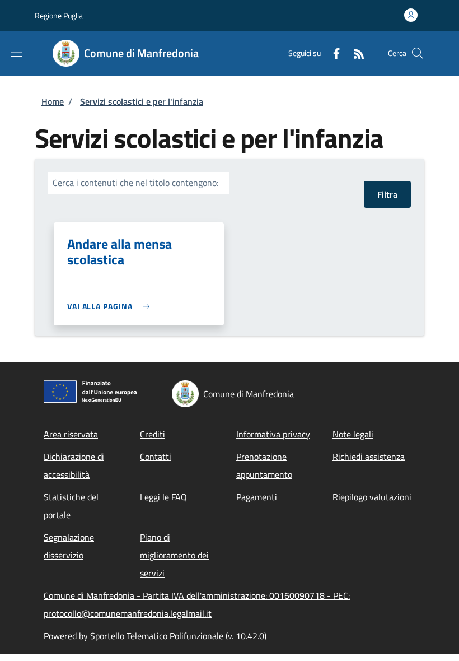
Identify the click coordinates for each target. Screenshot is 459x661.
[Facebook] (332, 52)
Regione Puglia (59, 15)
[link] (111, 306)
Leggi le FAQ (163, 497)
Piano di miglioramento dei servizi (174, 555)
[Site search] (417, 53)
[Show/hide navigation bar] (17, 52)
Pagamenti (256, 497)
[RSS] (354, 52)
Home (52, 101)
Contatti (155, 456)
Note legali (352, 434)
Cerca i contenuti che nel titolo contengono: (135, 182)
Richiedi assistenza (368, 456)
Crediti (152, 434)
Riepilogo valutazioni (371, 497)
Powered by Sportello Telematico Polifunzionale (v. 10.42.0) (155, 636)
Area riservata (71, 434)
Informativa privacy (273, 434)
